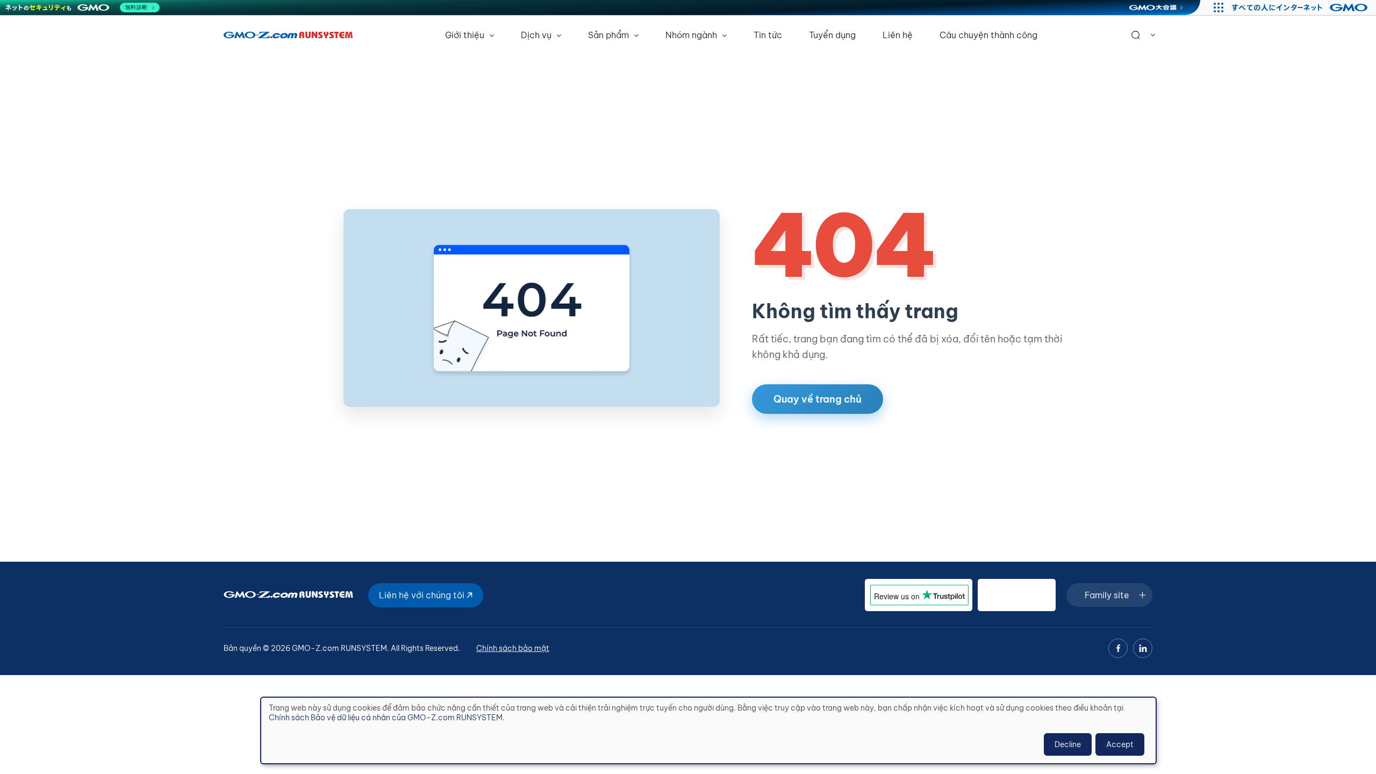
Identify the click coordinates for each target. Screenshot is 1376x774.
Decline (1068, 744)
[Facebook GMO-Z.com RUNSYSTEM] (1118, 648)
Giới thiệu (465, 35)
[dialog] (708, 730)
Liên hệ (898, 35)
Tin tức (768, 35)
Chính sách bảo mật (512, 648)
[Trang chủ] (288, 35)
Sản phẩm (609, 35)
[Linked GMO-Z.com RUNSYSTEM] (1142, 648)
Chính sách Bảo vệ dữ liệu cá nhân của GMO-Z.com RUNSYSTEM (386, 717)
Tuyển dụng (832, 35)
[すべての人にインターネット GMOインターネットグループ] (1301, 7)
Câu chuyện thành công (988, 35)
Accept (1120, 744)
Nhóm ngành (692, 35)
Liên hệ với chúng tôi (423, 595)
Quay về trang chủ (817, 399)
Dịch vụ (537, 35)
